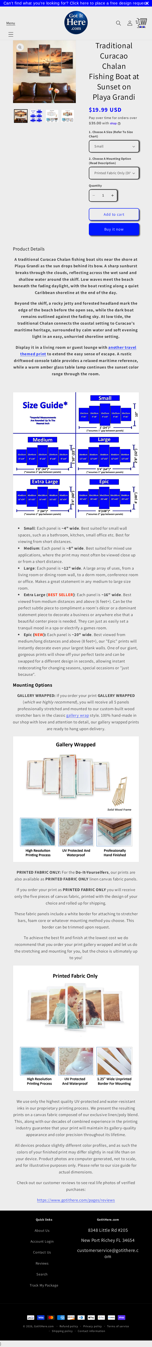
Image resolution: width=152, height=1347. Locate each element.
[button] (10, 23)
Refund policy (69, 1326)
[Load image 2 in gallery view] (36, 116)
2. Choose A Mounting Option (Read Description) (110, 161)
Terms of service (118, 1326)
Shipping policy (62, 1331)
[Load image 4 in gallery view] (67, 116)
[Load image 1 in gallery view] (20, 116)
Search (42, 1274)
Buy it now (114, 229)
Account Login (42, 1241)
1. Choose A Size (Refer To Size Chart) (111, 134)
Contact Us (42, 1252)
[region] (76, 3)
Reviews (42, 1263)
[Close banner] (147, 3)
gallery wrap (77, 715)
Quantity (95, 185)
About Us (42, 1230)
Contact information (91, 1331)
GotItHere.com (44, 1326)
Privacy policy (92, 1326)
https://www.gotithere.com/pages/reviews (76, 1200)
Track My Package (44, 1285)
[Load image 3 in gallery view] (52, 116)
